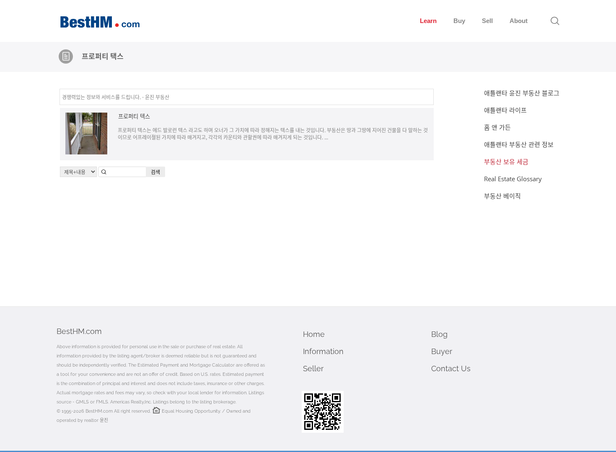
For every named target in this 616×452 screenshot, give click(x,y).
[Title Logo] (66, 56)
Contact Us (451, 368)
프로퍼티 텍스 (134, 116)
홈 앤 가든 (497, 127)
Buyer (441, 351)
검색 (155, 171)
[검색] (554, 21)
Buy (459, 20)
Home (314, 334)
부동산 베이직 (502, 196)
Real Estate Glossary (513, 179)
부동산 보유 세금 (506, 161)
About (519, 20)
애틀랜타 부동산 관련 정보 (519, 144)
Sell (487, 20)
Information (323, 351)
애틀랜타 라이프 (505, 110)
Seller (313, 368)
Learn (428, 20)
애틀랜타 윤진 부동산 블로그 (521, 93)
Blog (439, 334)
